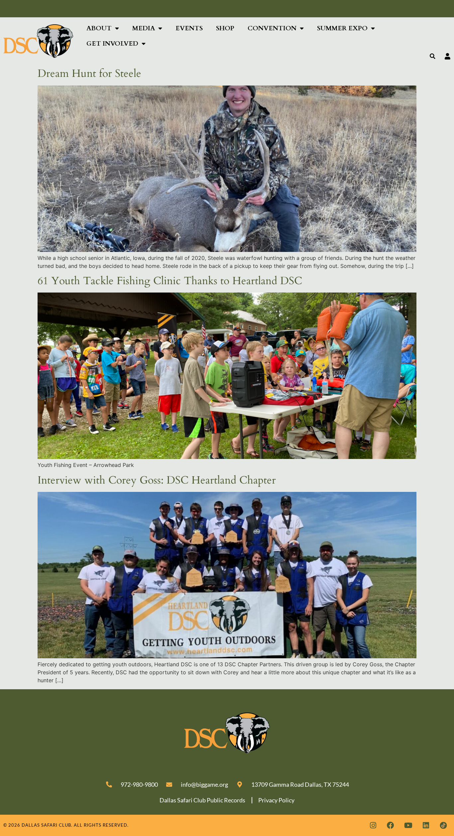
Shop (225, 28)
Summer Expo (342, 28)
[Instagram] (373, 825)
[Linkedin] (425, 825)
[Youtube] (408, 825)
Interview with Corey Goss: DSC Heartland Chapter (157, 480)
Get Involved (112, 43)
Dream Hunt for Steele (89, 73)
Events (189, 28)
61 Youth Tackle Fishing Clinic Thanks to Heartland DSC (170, 281)
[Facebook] (390, 825)
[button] (433, 56)
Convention (272, 28)
